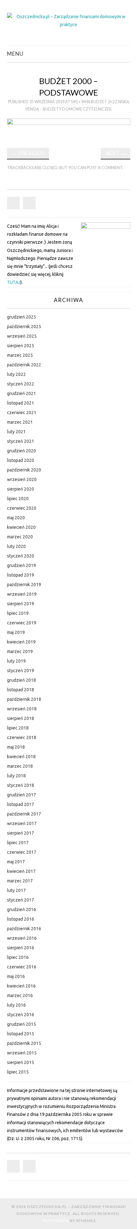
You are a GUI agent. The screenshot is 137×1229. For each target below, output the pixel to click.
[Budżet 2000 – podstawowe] (68, 128)
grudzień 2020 (21, 450)
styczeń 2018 (20, 785)
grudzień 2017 (21, 794)
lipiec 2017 (18, 842)
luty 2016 (16, 1005)
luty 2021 (16, 431)
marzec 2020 (20, 536)
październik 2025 (24, 326)
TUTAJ (13, 282)
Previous (28, 153)
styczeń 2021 (20, 441)
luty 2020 (16, 546)
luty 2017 (16, 890)
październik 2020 (24, 469)
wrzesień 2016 (22, 938)
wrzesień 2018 (22, 708)
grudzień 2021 (21, 393)
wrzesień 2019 (22, 594)
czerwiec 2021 (21, 412)
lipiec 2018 (18, 727)
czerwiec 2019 (21, 622)
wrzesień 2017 (22, 823)
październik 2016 (24, 928)
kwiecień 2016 (21, 985)
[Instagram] (29, 203)
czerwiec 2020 (21, 508)
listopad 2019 (20, 575)
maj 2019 (16, 632)
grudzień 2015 (21, 1024)
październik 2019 (24, 584)
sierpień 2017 (20, 833)
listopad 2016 (20, 919)
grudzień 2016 (21, 909)
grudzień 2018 (21, 680)
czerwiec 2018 (21, 737)
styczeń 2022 (20, 383)
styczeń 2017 (20, 899)
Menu (15, 53)
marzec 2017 (20, 880)
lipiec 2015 (18, 1071)
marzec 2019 (20, 651)
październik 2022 (24, 364)
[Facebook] (13, 203)
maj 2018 (16, 747)
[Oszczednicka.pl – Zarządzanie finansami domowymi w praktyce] (68, 20)
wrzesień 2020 (22, 479)
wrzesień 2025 (22, 336)
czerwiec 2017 (21, 852)
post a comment (104, 167)
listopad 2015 (20, 1033)
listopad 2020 (20, 460)
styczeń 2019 (20, 670)
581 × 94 (78, 101)
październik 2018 (24, 699)
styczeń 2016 (20, 1014)
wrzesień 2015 (22, 1052)
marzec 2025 (20, 355)
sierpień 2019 (20, 603)
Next (115, 153)
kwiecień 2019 (21, 641)
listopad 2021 (20, 403)
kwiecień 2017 (21, 871)
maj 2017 (16, 861)
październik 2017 (24, 813)
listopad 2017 (20, 804)
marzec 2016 (20, 995)
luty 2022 (16, 374)
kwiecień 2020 (21, 527)
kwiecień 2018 (21, 756)
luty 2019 (16, 661)
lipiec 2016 (18, 957)
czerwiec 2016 (21, 966)
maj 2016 (16, 976)
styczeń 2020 (20, 555)
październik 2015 (24, 1043)
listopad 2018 (20, 689)
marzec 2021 (20, 422)
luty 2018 (16, 775)
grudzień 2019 (21, 565)
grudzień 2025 (21, 317)
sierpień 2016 (20, 947)
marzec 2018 (20, 766)
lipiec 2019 (18, 613)
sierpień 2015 (20, 1062)
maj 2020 (16, 517)
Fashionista (55, 1220)
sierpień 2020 (20, 489)
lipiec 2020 (18, 498)
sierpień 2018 (20, 718)
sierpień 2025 (20, 345)
